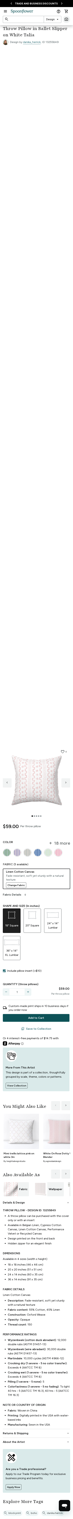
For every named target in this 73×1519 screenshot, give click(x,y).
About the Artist (36, 1442)
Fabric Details (15, 895)
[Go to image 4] (38, 816)
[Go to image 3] (36, 816)
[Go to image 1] (32, 816)
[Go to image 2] (34, 816)
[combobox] (52, 19)
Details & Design (36, 1203)
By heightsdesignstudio (14, 1161)
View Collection (16, 1085)
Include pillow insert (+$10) (24, 970)
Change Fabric (16, 885)
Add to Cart (36, 1017)
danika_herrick (32, 42)
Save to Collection (36, 1029)
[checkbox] (4, 970)
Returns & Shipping (36, 1433)
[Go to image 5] (40, 816)
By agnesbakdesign (52, 1161)
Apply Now (13, 1487)
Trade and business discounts (36, 3)
